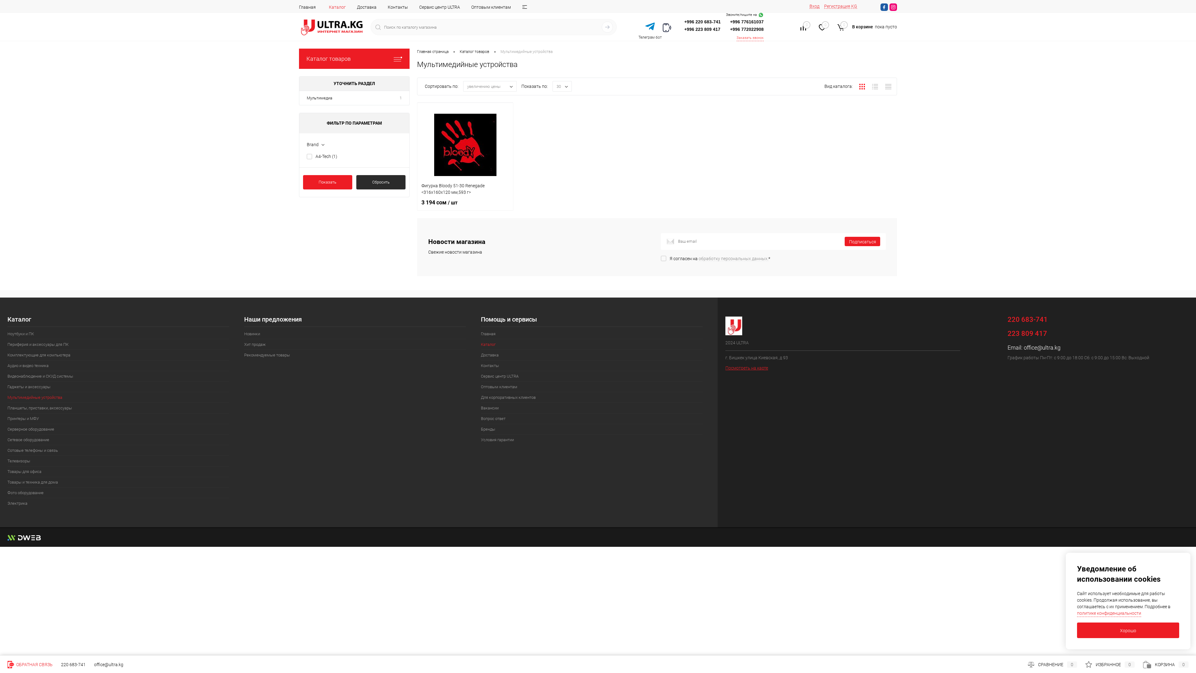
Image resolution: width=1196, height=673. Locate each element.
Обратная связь (34, 664)
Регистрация (837, 6)
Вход (814, 6)
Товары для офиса (24, 471)
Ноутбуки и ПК (20, 334)
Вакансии (490, 408)
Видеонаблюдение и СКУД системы (40, 376)
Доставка (367, 7)
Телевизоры (18, 461)
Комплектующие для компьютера (38, 355)
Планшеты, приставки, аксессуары (39, 408)
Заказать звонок (750, 38)
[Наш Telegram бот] (650, 27)
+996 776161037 (747, 21)
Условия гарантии (497, 439)
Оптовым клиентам (491, 7)
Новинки (252, 334)
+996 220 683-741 (702, 21)
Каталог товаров (328, 58)
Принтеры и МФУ (23, 418)
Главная (307, 7)
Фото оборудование (25, 492)
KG (854, 6)
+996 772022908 (747, 29)
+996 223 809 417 (702, 29)
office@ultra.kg (1042, 347)
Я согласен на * (720, 258)
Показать (327, 182)
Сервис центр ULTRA (439, 7)
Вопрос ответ (493, 418)
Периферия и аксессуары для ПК (38, 344)
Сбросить (381, 182)
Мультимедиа (319, 98)
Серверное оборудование (30, 429)
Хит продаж (255, 344)
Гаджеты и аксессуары (28, 386)
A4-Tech (326, 156)
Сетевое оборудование (28, 439)
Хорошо (1128, 630)
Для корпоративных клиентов (508, 397)
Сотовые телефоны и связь (32, 450)
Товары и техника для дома (32, 482)
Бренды (488, 429)
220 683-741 (73, 664)
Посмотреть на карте (746, 367)
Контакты (398, 7)
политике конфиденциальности (1109, 613)
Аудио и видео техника (28, 365)
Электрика (17, 503)
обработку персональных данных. (733, 258)
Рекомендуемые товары (267, 355)
